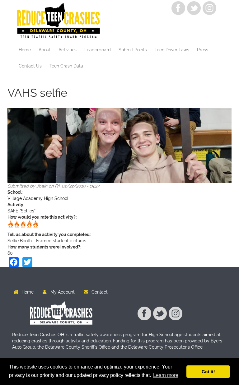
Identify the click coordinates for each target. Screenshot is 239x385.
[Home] (61, 21)
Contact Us (30, 65)
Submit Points (133, 49)
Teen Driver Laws (172, 49)
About (45, 49)
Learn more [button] (165, 375)
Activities (68, 49)
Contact (99, 292)
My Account (62, 292)
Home (25, 49)
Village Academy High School (37, 198)
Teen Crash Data (66, 65)
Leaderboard (97, 49)
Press (202, 49)
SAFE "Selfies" (21, 210)
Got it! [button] (208, 371)
